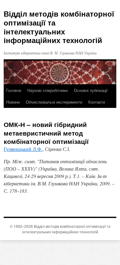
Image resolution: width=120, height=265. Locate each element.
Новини (13, 102)
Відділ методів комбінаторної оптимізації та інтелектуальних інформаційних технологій (59, 26)
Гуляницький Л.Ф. (23, 149)
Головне (13, 90)
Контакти (96, 102)
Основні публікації (91, 90)
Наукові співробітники (47, 90)
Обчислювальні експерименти (54, 102)
